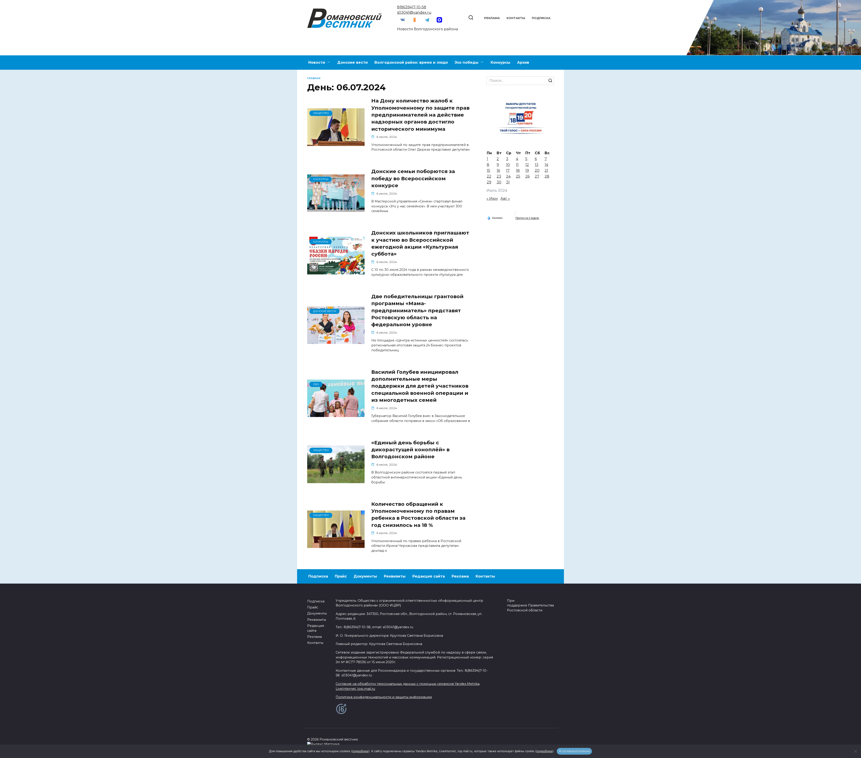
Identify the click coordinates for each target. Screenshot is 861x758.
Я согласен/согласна (574, 751)
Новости (316, 62)
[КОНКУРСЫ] (336, 209)
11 (517, 165)
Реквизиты (395, 576)
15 (488, 170)
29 (489, 182)
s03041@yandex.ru (414, 12)
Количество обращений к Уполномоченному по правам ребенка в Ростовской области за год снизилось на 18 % (418, 514)
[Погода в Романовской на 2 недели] (527, 218)
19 (527, 170)
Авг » (505, 198)
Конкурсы (500, 62)
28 (547, 176)
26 (527, 176)
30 (499, 182)
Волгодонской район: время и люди (411, 62)
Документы (365, 576)
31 (508, 182)
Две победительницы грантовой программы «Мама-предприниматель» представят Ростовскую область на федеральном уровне (417, 310)
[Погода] (495, 217)
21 (546, 170)
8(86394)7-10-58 (411, 7)
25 (518, 176)
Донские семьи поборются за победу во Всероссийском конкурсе (413, 178)
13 (536, 165)
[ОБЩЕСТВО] (336, 143)
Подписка (541, 18)
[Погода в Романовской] (513, 214)
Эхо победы (466, 62)
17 (508, 170)
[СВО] (336, 414)
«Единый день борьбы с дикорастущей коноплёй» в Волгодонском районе (410, 449)
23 (499, 176)
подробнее (360, 751)
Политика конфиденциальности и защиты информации (384, 697)
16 (498, 170)
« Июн (492, 198)
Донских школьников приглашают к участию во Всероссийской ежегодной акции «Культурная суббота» (420, 243)
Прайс (341, 576)
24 (508, 176)
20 (537, 170)
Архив (523, 62)
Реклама (492, 18)
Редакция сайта (428, 576)
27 (537, 176)
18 (518, 170)
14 (546, 165)
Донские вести (352, 62)
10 (508, 165)
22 (489, 176)
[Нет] (855, 751)
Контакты (516, 18)
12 (527, 165)
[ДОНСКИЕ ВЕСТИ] (336, 341)
